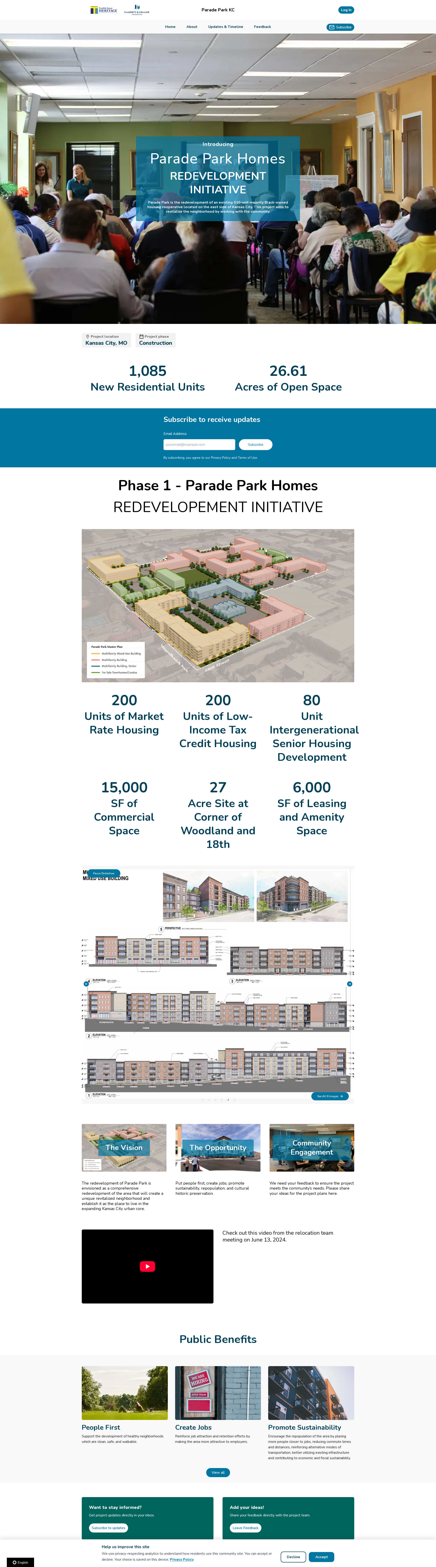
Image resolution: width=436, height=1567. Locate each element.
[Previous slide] (86, 984)
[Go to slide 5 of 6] (227, 1099)
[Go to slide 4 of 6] (221, 1099)
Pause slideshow (103, 873)
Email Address (175, 433)
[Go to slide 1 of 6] (202, 1099)
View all (218, 1472)
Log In (346, 9)
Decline (293, 1557)
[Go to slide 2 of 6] (208, 1099)
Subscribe (255, 444)
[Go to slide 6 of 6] (234, 1099)
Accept (321, 1557)
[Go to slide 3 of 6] (215, 1099)
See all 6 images (327, 1096)
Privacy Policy (182, 1559)
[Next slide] (349, 984)
